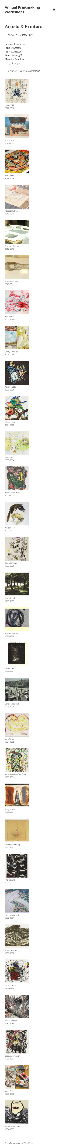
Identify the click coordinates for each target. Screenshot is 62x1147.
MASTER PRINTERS (21, 35)
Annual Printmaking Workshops (22, 9)
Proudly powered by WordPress (19, 1143)
